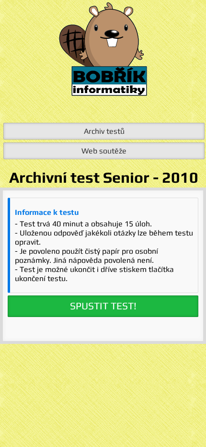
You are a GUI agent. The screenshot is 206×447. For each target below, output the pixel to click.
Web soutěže (103, 150)
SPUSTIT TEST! (103, 306)
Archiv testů (104, 131)
